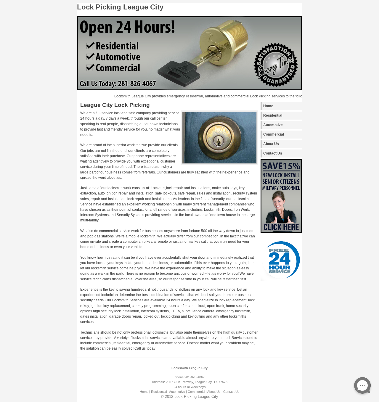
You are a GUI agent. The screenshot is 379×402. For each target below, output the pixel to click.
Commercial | (197, 391)
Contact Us (272, 153)
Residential (272, 115)
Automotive (273, 125)
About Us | (214, 391)
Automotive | (178, 391)
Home (268, 106)
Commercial (273, 134)
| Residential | (158, 391)
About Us (271, 144)
